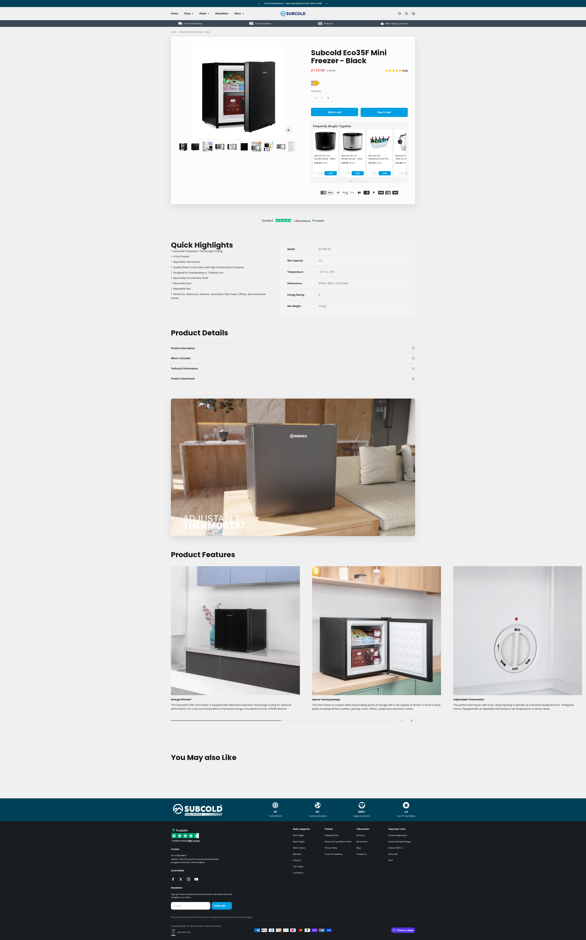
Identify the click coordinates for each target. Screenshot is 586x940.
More (238, 13)
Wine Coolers (299, 847)
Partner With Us (395, 847)
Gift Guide (393, 854)
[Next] (326, 3)
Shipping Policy (332, 835)
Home (174, 13)
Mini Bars (297, 854)
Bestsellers (221, 13)
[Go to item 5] (232, 146)
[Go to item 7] (256, 146)
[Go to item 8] (268, 146)
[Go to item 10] (293, 146)
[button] (396, 70)
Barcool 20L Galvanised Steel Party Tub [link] (379, 157)
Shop (187, 13)
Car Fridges (298, 866)
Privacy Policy (331, 847)
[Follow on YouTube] (196, 879)
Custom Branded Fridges (399, 841)
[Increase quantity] (328, 98)
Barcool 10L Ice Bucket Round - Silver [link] (351, 157)
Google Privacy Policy (219, 917)
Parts (390, 860)
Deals (202, 13)
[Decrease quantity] (315, 98)
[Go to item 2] (195, 146)
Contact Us (361, 854)
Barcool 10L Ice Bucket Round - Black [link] (324, 157)
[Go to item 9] (281, 146)
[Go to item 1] (183, 146)
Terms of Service (239, 917)
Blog (358, 847)
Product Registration (397, 835)
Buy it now (384, 112)
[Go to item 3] (207, 146)
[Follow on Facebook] (173, 879)
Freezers (297, 860)
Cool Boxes (298, 872)
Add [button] (331, 173)
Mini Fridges (298, 835)
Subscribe (220, 905)
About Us (360, 835)
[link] (325, 142)
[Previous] (259, 3)
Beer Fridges (299, 841)
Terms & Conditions (334, 854)
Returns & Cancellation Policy (338, 841)
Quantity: (316, 91)
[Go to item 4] (220, 146)
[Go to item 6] (244, 146)
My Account (361, 841)
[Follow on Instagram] (188, 879)
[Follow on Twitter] (181, 879)
